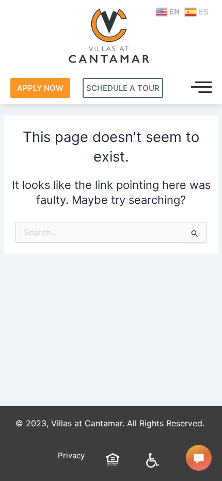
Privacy (71, 455)
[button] (201, 87)
